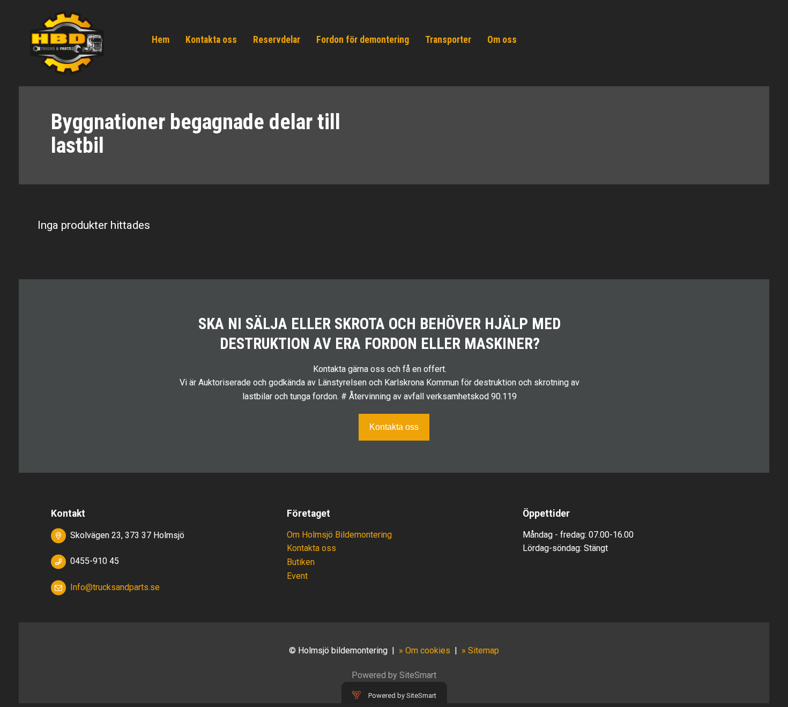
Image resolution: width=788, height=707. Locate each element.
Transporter (448, 39)
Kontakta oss (211, 39)
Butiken (301, 562)
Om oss (502, 39)
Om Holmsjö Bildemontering (339, 535)
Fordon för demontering (362, 39)
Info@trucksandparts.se (115, 587)
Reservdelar (276, 39)
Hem (160, 39)
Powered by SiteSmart (402, 695)
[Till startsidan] (67, 42)
